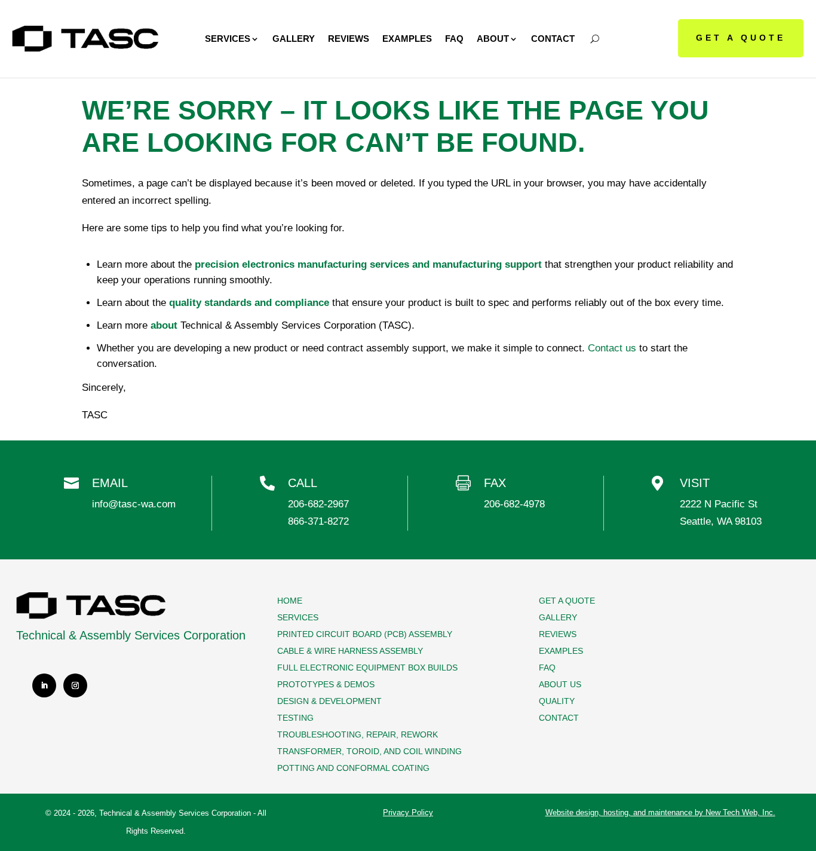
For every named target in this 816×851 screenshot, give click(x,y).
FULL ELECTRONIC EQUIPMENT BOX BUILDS (367, 667)
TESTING (295, 718)
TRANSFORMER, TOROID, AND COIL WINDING (369, 751)
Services (227, 38)
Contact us (612, 348)
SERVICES (297, 617)
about (164, 325)
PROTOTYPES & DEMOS (326, 684)
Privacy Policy (408, 812)
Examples (407, 38)
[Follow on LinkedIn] (44, 685)
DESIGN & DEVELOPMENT (329, 701)
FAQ (454, 38)
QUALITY (557, 701)
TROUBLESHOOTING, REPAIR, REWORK (357, 734)
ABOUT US (560, 684)
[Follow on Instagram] (75, 685)
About (493, 38)
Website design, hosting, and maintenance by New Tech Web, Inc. (660, 812)
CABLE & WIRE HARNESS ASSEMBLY (350, 651)
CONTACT (559, 718)
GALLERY (558, 617)
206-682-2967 (318, 504)
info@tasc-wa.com (134, 504)
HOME (289, 600)
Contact (553, 38)
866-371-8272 (318, 521)
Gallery (293, 38)
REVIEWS (557, 634)
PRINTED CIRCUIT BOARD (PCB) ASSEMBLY (364, 634)
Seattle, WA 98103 (721, 521)
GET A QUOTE (741, 37)
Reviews (348, 38)
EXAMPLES (561, 651)
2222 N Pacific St (718, 504)
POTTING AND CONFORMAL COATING (353, 768)
